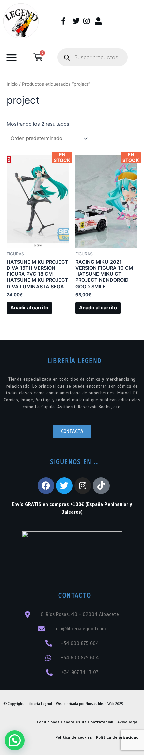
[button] (11, 57)
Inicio (12, 84)
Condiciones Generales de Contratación (75, 722)
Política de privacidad (117, 737)
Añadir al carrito (29, 308)
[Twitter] (64, 485)
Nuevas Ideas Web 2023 (104, 703)
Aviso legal (128, 722)
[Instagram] (82, 485)
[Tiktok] (101, 485)
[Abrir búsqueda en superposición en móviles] (92, 57)
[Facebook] (46, 485)
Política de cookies (73, 737)
